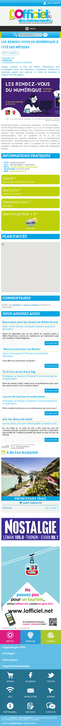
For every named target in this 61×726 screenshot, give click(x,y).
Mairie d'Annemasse (22, 446)
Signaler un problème (17, 448)
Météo (10, 641)
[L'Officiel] (30, 23)
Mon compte (53, 3)
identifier (16, 305)
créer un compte (30, 305)
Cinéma (51, 641)
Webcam (30, 641)
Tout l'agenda (10, 53)
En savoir (52, 508)
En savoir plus (52, 343)
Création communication (19, 723)
